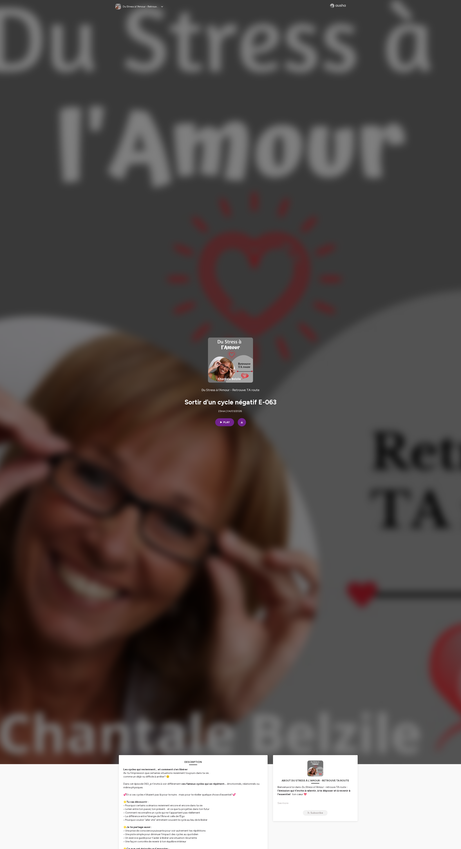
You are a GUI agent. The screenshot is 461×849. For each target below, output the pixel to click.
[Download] (242, 422)
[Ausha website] (338, 6)
